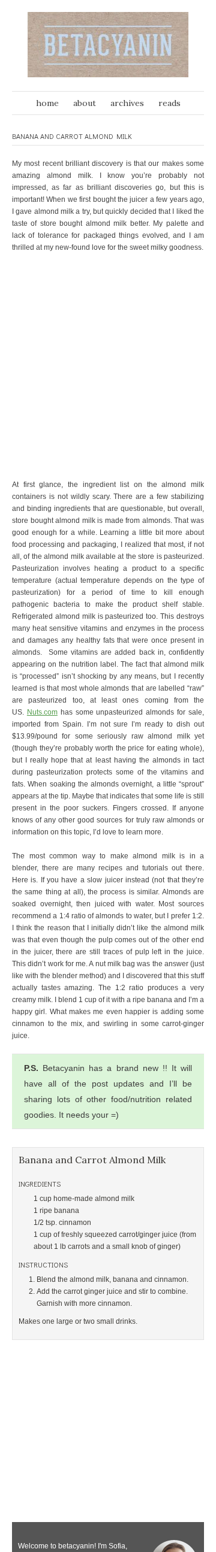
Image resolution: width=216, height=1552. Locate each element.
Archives (127, 103)
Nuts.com (42, 712)
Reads (169, 103)
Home (47, 103)
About (84, 103)
